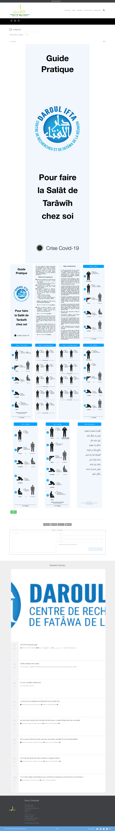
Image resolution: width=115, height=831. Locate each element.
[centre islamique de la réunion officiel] (20, 10)
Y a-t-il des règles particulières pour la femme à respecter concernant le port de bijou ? (52, 777)
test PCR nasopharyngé (28, 645)
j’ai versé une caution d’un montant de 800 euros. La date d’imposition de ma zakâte (50, 720)
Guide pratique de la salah (29, 663)
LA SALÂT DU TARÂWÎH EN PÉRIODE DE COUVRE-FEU (40, 701)
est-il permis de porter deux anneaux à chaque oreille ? (40, 758)
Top (57, 828)
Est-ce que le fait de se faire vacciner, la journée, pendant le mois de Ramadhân (49, 739)
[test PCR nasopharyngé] (58, 605)
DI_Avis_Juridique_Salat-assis (30, 682)
